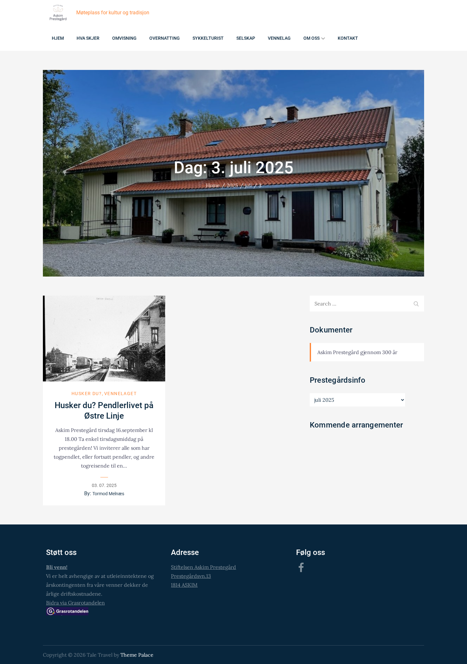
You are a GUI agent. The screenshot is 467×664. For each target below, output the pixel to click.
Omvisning (124, 38)
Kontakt (348, 38)
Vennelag (279, 38)
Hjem (58, 38)
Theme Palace (136, 655)
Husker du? (86, 393)
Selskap (245, 38)
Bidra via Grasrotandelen (75, 602)
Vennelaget (120, 393)
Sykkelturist (208, 38)
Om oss (311, 38)
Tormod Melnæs (108, 493)
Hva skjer (88, 38)
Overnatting (164, 38)
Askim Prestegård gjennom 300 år (357, 352)
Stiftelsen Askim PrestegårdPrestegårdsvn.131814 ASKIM (203, 576)
